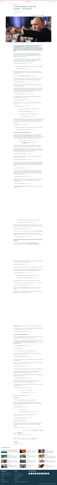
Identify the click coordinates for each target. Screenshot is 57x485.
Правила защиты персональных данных (21, 481)
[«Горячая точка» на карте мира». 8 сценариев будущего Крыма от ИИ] (41, 461)
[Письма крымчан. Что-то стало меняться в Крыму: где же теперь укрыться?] (4, 461)
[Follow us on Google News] (38, 473)
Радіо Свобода (20, 11)
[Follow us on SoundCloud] (42, 473)
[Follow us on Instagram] (36, 473)
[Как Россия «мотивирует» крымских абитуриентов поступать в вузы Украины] (41, 451)
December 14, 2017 (29, 63)
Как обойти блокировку (5, 481)
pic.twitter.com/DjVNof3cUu (31, 140)
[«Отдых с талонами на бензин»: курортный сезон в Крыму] (23, 456)
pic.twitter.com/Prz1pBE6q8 (18, 415)
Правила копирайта (18, 476)
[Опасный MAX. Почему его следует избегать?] (23, 466)
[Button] (34, 15)
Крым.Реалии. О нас (18, 473)
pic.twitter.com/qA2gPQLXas (18, 404)
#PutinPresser (20, 340)
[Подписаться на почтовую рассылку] (48, 473)
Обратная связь (17, 478)
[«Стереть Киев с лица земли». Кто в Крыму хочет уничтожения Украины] (23, 451)
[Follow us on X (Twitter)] (31, 473)
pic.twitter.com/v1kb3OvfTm (36, 275)
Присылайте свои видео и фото (6, 473)
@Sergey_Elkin (34, 233)
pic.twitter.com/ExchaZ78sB (37, 234)
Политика (15, 4)
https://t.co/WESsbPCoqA (27, 234)
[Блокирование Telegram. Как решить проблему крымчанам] (4, 466)
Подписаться (3, 476)
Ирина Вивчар (15, 11)
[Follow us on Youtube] (33, 473)
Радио (2, 478)
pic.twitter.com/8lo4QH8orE (22, 354)
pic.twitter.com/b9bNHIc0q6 (28, 329)
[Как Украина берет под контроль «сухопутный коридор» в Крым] (4, 451)
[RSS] (44, 473)
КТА (51, 1)
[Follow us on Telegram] (40, 473)
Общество (9, 464)
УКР (49, 1)
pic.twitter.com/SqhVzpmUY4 (37, 282)
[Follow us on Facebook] (29, 473)
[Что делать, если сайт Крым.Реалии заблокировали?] (41, 466)
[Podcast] (46, 473)
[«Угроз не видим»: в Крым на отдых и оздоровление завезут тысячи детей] (23, 461)
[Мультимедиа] (54, 1)
